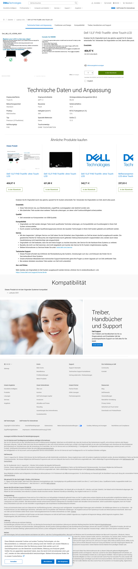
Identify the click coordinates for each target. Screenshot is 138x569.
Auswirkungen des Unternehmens (47, 410)
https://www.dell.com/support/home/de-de (31, 272)
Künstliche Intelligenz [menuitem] (9, 8)
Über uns (39, 389)
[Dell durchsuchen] (75, 3)
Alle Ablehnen (48, 561)
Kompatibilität (79, 25)
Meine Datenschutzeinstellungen (67, 425)
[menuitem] (25, 8)
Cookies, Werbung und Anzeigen (97, 425)
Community (105, 368)
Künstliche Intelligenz (10, 389)
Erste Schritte (97, 345)
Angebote (7, 403)
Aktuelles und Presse (43, 403)
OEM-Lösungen (74, 392)
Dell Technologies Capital (44, 396)
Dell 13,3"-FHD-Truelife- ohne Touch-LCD (23, 175)
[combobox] (53, 3)
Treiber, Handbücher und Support (99, 25)
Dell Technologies (9, 421)
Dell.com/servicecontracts (45, 448)
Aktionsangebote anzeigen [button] (95, 65)
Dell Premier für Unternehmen (125, 8)
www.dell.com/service (64, 247)
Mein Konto (40, 368)
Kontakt (104, 371)
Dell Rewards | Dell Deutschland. (96, 469)
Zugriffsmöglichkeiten (11, 429)
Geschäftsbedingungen (32, 425)
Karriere (39, 392)
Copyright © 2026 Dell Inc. (12, 425)
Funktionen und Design (63, 25)
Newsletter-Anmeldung (109, 399)
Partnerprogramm (74, 396)
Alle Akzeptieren (63, 561)
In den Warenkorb (110, 73)
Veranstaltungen (107, 396)
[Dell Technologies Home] (12, 3)
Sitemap (6, 368)
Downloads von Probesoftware (111, 410)
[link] (107, 3)
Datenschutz (49, 425)
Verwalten (13, 561)
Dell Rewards (106, 392)
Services (6, 399)
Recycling (40, 407)
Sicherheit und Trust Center (110, 407)
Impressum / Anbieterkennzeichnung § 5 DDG (37, 429)
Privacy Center (106, 403)
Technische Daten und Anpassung (39, 25)
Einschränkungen (105, 524)
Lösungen (7, 396)
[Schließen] (69, 538)
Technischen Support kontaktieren (79, 371)
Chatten (73, 511)
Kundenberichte (41, 414)
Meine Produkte (41, 379)
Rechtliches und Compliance (120, 425)
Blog (103, 389)
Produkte (7, 392)
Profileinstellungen (42, 375)
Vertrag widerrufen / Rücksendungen (80, 375)
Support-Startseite (75, 368)
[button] (97, 3)
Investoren (40, 399)
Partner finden (73, 389)
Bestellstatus (41, 371)
